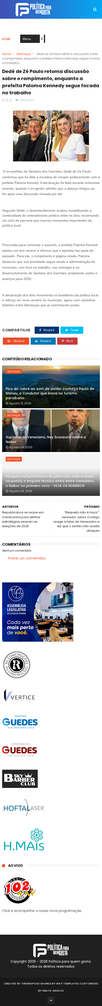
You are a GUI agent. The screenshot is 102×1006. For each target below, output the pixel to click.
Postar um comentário (27, 558)
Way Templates (67, 983)
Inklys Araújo (53, 990)
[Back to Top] (51, 1000)
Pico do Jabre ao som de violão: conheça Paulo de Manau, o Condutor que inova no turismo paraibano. (50, 393)
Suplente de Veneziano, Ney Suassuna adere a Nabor (46, 439)
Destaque (24, 54)
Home (6, 39)
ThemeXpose (30, 983)
